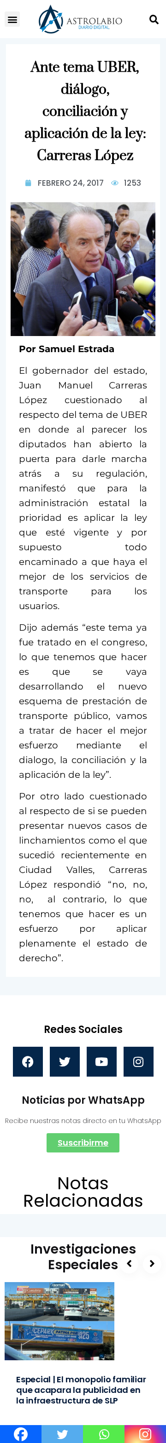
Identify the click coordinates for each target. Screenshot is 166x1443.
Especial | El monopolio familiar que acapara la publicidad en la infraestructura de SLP (81, 1390)
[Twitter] (65, 1062)
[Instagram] (139, 1062)
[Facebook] (28, 1062)
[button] (12, 19)
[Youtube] (102, 1062)
